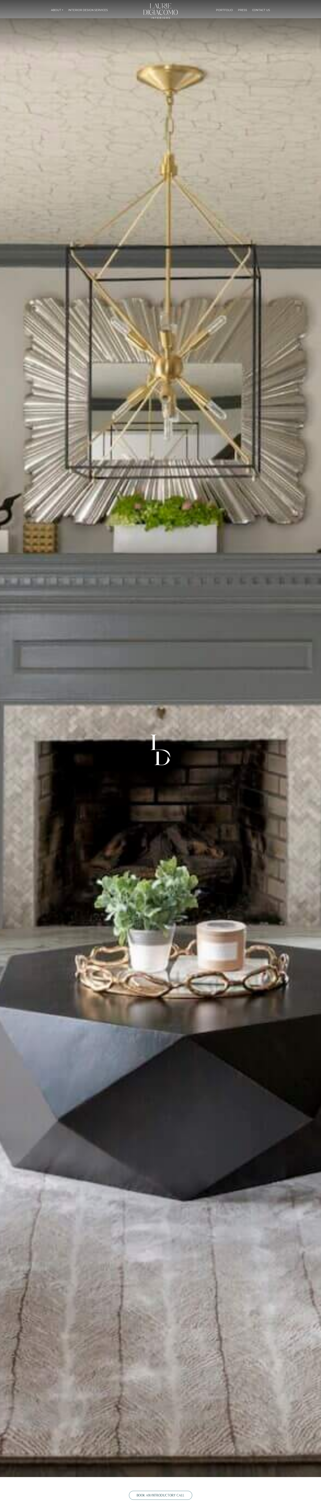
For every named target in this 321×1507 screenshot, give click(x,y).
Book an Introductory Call (160, 1495)
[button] (57, 10)
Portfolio (224, 10)
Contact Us (261, 10)
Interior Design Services (88, 10)
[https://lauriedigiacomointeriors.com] (160, 10)
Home (127, 10)
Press (242, 10)
